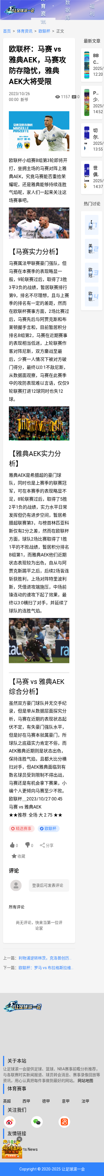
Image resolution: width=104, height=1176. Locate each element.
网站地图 (85, 1080)
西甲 (26, 1101)
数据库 (67, 10)
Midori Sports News (20, 1149)
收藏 (21, 856)
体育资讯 (43, 10)
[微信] (37, 1122)
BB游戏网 (11, 1142)
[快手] (64, 1122)
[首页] (52, 1028)
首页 (7, 31)
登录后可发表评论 (47, 885)
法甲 (85, 1101)
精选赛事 (23, 828)
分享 (49, 845)
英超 (7, 1101)
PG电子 (9, 1156)
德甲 (46, 1101)
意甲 (66, 1101)
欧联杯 (44, 31)
